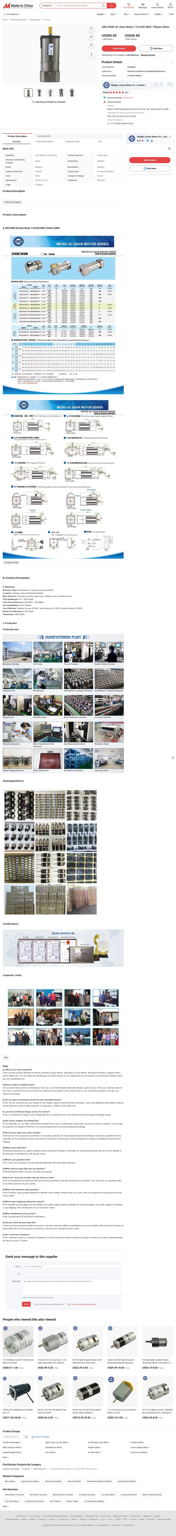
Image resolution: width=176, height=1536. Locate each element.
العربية (102, 1519)
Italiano (74, 1519)
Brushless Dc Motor (53, 1447)
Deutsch (83, 1519)
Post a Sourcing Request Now (82, 1304)
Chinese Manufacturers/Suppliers (55, 1516)
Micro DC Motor (74, 1481)
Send (26, 1304)
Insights (157, 1516)
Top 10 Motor (55, 1501)
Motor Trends (72, 1501)
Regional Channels (120, 1516)
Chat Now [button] (158, 48)
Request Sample (148, 55)
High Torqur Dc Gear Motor (56, 1442)
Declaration (116, 1525)
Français (52, 1519)
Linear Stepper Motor (140, 1447)
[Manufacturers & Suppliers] (18, 6)
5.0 (139, 140)
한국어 (110, 1519)
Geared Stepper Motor (12, 1452)
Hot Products (21, 1516)
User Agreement (103, 1525)
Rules (171, 14)
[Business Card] (169, 148)
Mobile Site (148, 1516)
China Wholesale (77, 1516)
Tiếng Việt (151, 1519)
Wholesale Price (92, 1516)
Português (42, 1519)
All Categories (12, 14)
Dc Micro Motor (137, 1442)
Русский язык (63, 1519)
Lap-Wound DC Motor (127, 1481)
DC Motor (46, 19)
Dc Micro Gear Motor (11, 1442)
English (24, 1519)
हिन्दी (125, 1519)
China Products (34, 1516)
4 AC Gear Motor (12, 1501)
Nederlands (93, 1519)
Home (5, 19)
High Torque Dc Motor (12, 1447)
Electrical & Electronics (18, 19)
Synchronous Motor (139, 1452)
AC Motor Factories (87, 1494)
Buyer (112, 14)
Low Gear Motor (108, 1494)
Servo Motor (50, 1452)
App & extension (141, 14)
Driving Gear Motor (129, 1494)
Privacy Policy (129, 1525)
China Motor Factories (14, 1494)
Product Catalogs (41, 1436)
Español (32, 1519)
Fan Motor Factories (38, 1494)
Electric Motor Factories (63, 1494)
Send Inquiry (119, 48)
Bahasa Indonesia (164, 1519)
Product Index (135, 1516)
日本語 (118, 1519)
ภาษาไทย (132, 1519)
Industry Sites (106, 1516)
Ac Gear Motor (94, 1452)
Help (125, 14)
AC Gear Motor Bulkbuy (94, 1501)
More (5, 1506)
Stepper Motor (94, 1447)
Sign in (170, 7)
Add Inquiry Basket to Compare (51, 101)
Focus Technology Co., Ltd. (70, 1525)
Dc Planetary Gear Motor (98, 1442)
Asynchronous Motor (30, 1481)
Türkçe (141, 1519)
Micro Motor (10, 1481)
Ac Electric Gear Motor (34, 1501)
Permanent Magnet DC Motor (99, 1481)
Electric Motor (35, 19)
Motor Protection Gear (152, 1494)
